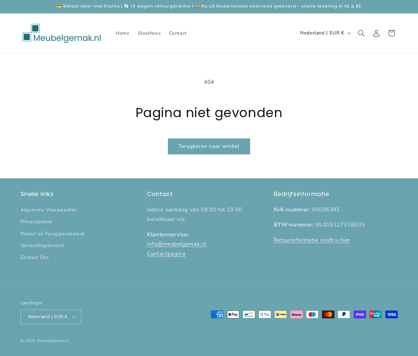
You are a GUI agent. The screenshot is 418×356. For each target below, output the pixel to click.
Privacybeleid (36, 221)
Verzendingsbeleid (42, 245)
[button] (361, 33)
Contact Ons (35, 257)
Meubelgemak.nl (53, 340)
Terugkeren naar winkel (209, 146)
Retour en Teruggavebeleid (53, 233)
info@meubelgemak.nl (176, 244)
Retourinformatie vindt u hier (312, 240)
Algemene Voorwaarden (49, 209)
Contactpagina (166, 254)
